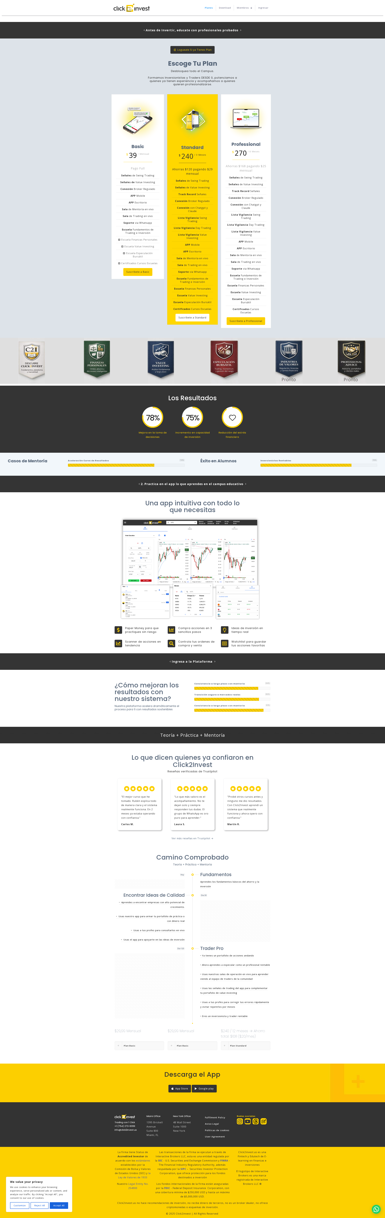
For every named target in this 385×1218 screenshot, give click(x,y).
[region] (39, 1194)
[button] (139, 1045)
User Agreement (215, 1136)
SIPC (183, 1169)
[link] (256, 1121)
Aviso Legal (212, 1123)
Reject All (39, 1205)
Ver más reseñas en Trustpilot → (192, 838)
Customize (20, 1205)
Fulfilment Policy (215, 1117)
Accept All (59, 1205)
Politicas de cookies (217, 1130)
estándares (143, 1160)
